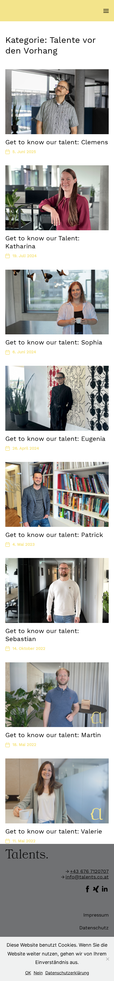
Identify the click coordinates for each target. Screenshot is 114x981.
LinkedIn (104, 888)
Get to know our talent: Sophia (53, 342)
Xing (96, 888)
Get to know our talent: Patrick (54, 535)
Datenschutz (94, 927)
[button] (106, 10)
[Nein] (107, 959)
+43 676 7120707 (89, 871)
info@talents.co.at (87, 877)
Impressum (96, 915)
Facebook (87, 888)
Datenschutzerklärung (67, 973)
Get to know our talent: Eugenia (55, 438)
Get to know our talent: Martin (53, 735)
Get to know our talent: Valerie (53, 831)
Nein (38, 973)
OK (28, 973)
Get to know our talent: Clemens (56, 142)
